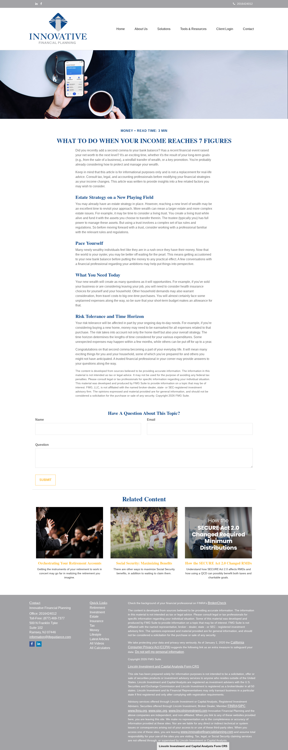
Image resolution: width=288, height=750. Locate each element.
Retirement (97, 607)
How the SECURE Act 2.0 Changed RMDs (218, 563)
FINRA (232, 706)
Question (42, 444)
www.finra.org (137, 710)
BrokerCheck (217, 603)
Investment (97, 612)
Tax (92, 625)
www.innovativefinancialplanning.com (207, 732)
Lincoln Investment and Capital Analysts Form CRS (193, 746)
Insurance (96, 621)
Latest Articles (99, 639)
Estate (94, 616)
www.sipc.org (158, 710)
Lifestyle (95, 634)
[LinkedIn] (36, 4)
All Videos (97, 643)
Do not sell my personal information (159, 652)
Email (151, 419)
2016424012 (245, 3)
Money (94, 630)
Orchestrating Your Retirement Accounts (69, 563)
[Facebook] (41, 4)
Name (39, 419)
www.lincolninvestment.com (188, 710)
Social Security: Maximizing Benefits (144, 563)
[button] (141, 29)
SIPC (241, 706)
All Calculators (100, 648)
